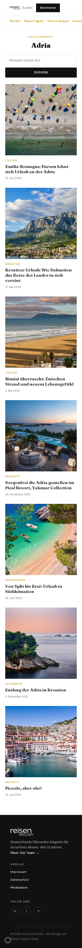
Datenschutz (19, 880)
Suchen (27, 8)
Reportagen (34, 21)
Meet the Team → (24, 852)
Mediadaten (19, 887)
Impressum (18, 872)
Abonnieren (48, 8)
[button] (8, 940)
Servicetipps (58, 21)
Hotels (15, 21)
